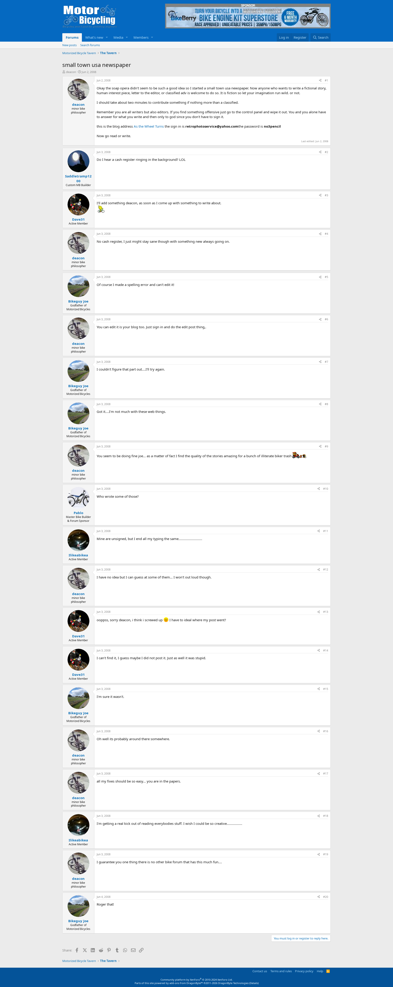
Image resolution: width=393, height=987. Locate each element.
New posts (69, 45)
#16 (325, 731)
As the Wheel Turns (149, 126)
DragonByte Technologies (233, 983)
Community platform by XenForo (197, 979)
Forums (72, 37)
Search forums (90, 45)
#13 (325, 612)
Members (141, 37)
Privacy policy (304, 971)
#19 (325, 854)
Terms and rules (281, 971)
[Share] (320, 80)
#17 (325, 773)
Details (254, 983)
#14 (325, 650)
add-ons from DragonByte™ (186, 983)
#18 (325, 816)
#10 (325, 489)
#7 (326, 362)
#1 (326, 80)
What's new (94, 37)
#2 (326, 152)
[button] (107, 37)
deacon (71, 72)
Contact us (259, 971)
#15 (325, 689)
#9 (326, 446)
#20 (325, 897)
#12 (325, 569)
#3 (326, 195)
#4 (326, 234)
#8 (326, 404)
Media (118, 37)
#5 (326, 277)
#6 (326, 319)
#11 (325, 531)
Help (320, 971)
